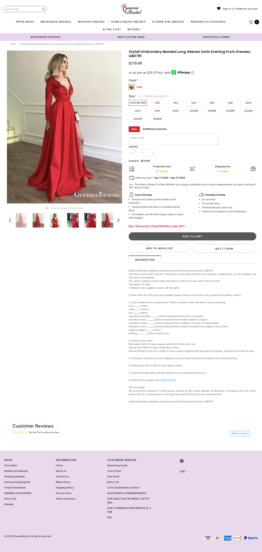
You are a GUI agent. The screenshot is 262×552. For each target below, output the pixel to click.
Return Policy (169, 380)
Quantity (133, 146)
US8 (230, 102)
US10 (248, 102)
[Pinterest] (182, 461)
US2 (175, 102)
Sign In (227, 8)
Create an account (246, 8)
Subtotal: (134, 160)
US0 (157, 102)
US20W (230, 110)
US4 (193, 102)
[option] (45, 37)
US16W (194, 110)
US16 (176, 110)
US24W (137, 118)
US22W (248, 110)
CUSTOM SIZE (138, 102)
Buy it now (224, 248)
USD (182, 471)
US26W (157, 118)
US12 (138, 110)
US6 (212, 102)
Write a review (239, 433)
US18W (212, 110)
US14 (157, 110)
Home (13, 43)
